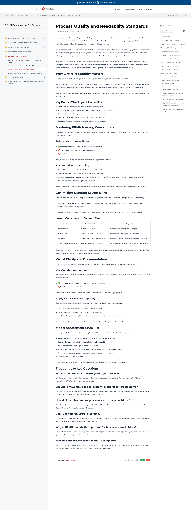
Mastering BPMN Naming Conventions (172, 48)
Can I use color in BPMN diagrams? (172, 99)
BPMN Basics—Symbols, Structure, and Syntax (22, 42)
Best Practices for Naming (170, 51)
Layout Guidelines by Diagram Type (173, 59)
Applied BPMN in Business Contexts (19, 51)
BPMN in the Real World (15, 77)
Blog (140, 9)
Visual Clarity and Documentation (170, 62)
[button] (121, 9)
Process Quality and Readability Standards (21, 69)
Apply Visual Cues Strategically (171, 69)
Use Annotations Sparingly (170, 66)
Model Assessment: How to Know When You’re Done (25, 73)
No (148, 460)
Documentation (130, 9)
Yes (142, 460)
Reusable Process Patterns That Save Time (22, 66)
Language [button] (148, 9)
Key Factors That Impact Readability (173, 44)
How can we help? (70, 460)
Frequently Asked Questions (169, 77)
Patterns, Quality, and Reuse (17, 56)
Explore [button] (117, 9)
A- (162, 31)
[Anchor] (104, 73)
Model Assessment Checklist (169, 73)
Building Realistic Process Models (18, 47)
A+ (171, 31)
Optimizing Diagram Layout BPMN (170, 55)
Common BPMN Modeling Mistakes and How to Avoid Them (24, 61)
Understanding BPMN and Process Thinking (22, 38)
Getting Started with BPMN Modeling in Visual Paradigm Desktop (25, 82)
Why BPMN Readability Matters (170, 40)
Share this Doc (168, 26)
